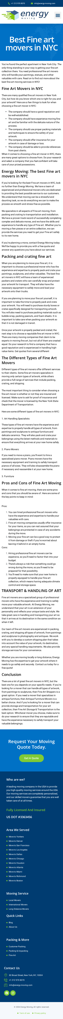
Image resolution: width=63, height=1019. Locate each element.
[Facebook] (6, 993)
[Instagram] (13, 993)
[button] (57, 15)
